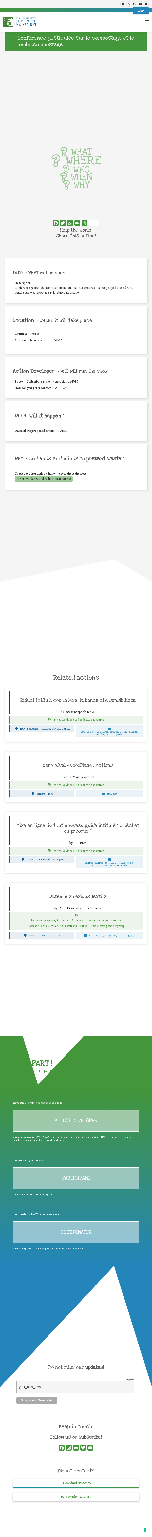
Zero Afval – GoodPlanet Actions (78, 765)
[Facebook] (122, 4)
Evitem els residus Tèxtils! (77, 897)
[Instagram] (134, 4)
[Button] (49, 720)
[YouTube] (140, 4)
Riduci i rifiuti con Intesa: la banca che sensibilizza (78, 700)
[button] (146, 22)
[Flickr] (146, 4)
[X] (128, 4)
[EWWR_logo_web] (19, 22)
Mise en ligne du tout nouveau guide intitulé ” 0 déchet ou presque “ (77, 828)
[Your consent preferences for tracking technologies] (145, 1530)
